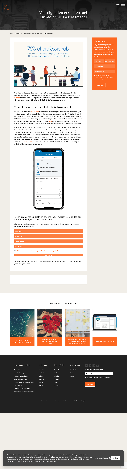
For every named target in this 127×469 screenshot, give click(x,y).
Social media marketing (20, 379)
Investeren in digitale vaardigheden (24, 392)
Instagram (41, 379)
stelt (50, 121)
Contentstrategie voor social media (24, 382)
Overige (41, 385)
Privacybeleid (58, 401)
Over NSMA (73, 370)
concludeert (35, 111)
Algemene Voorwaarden (47, 401)
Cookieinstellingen (101, 458)
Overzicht (17, 370)
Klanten (72, 373)
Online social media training (22, 388)
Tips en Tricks (18, 33)
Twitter (41, 382)
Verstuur (90, 384)
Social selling (18, 385)
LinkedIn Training (19, 373)
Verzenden (100, 85)
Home (11, 33)
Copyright (83, 401)
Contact (72, 376)
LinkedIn (17, 98)
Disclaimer (77, 401)
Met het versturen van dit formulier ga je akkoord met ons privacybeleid (37, 251)
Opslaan (115, 458)
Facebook (41, 373)
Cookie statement (68, 401)
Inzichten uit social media (21, 376)
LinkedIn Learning (28, 142)
